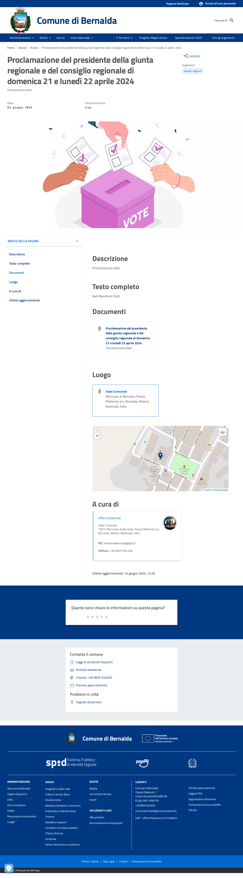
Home (10, 48)
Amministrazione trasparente (106, 823)
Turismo (49, 817)
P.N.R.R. (193, 810)
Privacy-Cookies (90, 861)
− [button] (97, 436)
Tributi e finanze (54, 833)
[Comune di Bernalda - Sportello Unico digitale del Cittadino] (20, 20)
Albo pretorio (96, 817)
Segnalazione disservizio (202, 799)
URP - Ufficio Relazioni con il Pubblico (156, 818)
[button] (217, 4)
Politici (11, 811)
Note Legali (109, 861)
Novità (23, 48)
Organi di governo (17, 794)
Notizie (93, 788)
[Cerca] (232, 20)
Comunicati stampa (100, 794)
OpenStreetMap (221, 489)
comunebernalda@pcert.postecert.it (155, 811)
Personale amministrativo (21, 816)
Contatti (141, 782)
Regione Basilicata (177, 3)
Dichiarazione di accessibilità (205, 805)
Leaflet (207, 489)
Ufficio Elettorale (109, 518)
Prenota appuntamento (202, 788)
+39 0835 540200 (145, 805)
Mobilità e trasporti (55, 822)
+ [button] (97, 430)
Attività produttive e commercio (63, 805)
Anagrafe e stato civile (57, 789)
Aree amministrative (18, 788)
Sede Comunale (116, 391)
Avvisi (34, 48)
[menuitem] (121, 37)
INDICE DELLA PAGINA (23, 241)
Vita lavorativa (53, 800)
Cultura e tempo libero (57, 794)
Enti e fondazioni (16, 805)
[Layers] (222, 432)
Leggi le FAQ (195, 793)
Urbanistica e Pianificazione (60, 811)
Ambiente (50, 839)
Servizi (49, 782)
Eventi (92, 800)
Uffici (10, 800)
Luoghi (11, 822)
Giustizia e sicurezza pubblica (61, 828)
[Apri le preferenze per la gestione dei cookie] (8, 868)
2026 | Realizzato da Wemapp (24, 870)
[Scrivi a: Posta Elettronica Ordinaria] (160, 814)
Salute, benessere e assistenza (62, 844)
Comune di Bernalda (77, 20)
